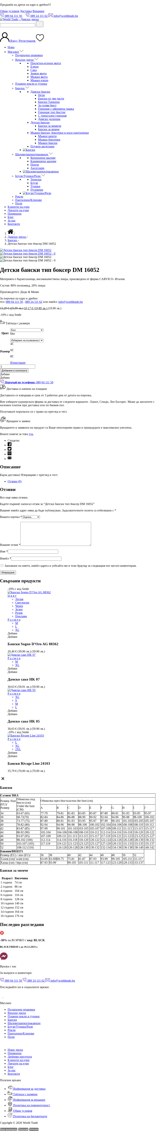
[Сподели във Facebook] (9, 445)
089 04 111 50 (14, 301)
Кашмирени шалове (43, 161)
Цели (41, 95)
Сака (33, 70)
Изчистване (17, 362)
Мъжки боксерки (49, 139)
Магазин (14, 51)
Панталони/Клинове (28, 200)
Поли (18, 203)
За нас (12, 220)
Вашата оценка (11, 516)
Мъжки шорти (47, 136)
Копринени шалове (43, 157)
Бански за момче (49, 129)
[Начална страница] (11, 233)
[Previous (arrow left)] (6, 565)
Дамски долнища (49, 119)
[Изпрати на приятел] (9, 458)
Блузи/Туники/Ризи (28, 176)
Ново (11, 47)
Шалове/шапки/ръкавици (32, 154)
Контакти (14, 224)
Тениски (35, 179)
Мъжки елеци (39, 80)
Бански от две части (51, 98)
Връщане (38, 11)
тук (31, 434)
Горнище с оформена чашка (56, 108)
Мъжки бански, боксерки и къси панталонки (59, 132)
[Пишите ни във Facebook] (4, 960)
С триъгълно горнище (52, 115)
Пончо (34, 164)
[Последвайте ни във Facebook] (1, 996)
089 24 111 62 (33, 301)
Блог (11, 217)
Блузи (34, 182)
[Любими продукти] (40, 40)
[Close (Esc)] (152, 4)
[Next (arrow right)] (149, 565)
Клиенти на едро (18, 206)
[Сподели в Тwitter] (9, 449)
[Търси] (39, 24)
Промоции (14, 213)
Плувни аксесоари (42, 146)
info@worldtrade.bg (70, 301)
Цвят (5, 333)
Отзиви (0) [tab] (14, 481)
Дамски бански (40, 91)
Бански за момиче (49, 125)
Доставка (26, 11)
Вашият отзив (10, 544)
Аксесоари (37, 168)
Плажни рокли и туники (31, 83)
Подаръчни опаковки (29, 55)
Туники (35, 186)
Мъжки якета (39, 76)
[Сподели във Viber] (9, 454)
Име (4, 551)
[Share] (143, 4)
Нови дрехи (15, 1049)
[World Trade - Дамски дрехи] (19, 19)
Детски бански (40, 122)
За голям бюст (47, 105)
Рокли (19, 196)
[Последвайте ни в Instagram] (6, 996)
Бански (20, 88)
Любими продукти (20, 1056)
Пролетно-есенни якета (45, 63)
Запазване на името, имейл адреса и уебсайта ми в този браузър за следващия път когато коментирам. (71, 565)
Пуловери (36, 189)
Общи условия (9, 11)
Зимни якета (38, 73)
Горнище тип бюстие (51, 112)
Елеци (34, 66)
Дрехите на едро (18, 210)
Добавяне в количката (14, 370)
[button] (5, 374)
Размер (5, 351)
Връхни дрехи (24, 59)
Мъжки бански (47, 143)
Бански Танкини (49, 102)
